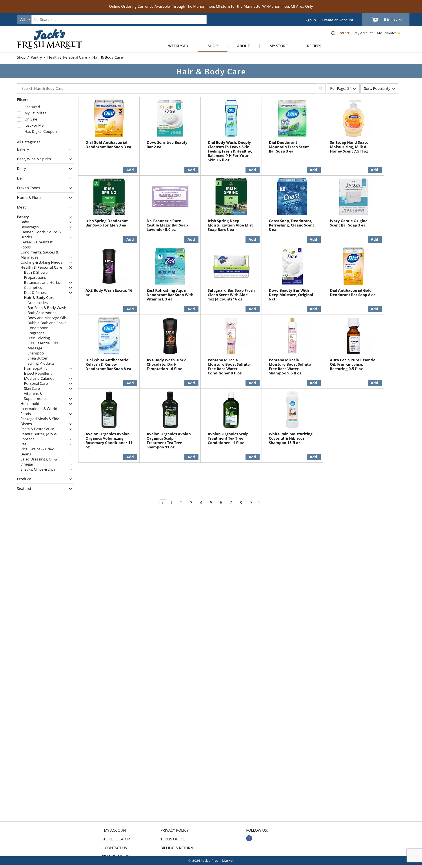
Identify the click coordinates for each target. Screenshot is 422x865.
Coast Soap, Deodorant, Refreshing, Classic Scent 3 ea (291, 225)
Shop (21, 57)
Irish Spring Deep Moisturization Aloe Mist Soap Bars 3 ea (230, 225)
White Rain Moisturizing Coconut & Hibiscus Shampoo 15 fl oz (291, 438)
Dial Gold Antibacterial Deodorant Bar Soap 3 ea (108, 144)
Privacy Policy (174, 830)
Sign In (310, 19)
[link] (249, 838)
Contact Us (116, 848)
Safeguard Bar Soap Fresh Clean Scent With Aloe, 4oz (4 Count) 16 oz (231, 295)
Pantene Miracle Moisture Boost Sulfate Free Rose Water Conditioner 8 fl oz (229, 366)
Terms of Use (172, 839)
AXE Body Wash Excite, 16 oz (108, 292)
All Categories (28, 141)
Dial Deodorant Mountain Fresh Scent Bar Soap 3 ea (289, 147)
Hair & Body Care (107, 57)
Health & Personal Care (67, 57)
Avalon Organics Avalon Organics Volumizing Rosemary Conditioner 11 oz (109, 440)
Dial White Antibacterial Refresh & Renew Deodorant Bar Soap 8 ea (108, 364)
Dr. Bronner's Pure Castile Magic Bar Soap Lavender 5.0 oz (167, 225)
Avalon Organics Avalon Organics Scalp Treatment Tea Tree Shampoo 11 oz (169, 440)
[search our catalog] (36, 19)
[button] (69, 149)
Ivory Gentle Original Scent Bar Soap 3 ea (349, 223)
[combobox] (24, 19)
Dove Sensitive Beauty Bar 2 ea (167, 144)
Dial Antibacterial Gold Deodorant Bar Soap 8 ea (353, 292)
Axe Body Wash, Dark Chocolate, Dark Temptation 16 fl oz (166, 364)
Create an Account (337, 19)
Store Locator (116, 839)
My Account (116, 830)
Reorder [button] (343, 33)
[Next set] (259, 502)
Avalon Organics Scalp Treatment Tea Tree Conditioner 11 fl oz (228, 438)
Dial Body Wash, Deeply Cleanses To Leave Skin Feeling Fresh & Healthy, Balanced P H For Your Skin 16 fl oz (230, 151)
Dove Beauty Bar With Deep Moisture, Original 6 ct (291, 295)
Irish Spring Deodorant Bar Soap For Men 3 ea (106, 223)
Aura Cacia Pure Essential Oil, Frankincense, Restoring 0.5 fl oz (353, 364)
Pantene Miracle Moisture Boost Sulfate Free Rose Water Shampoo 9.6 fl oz (290, 366)
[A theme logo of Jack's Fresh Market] (49, 43)
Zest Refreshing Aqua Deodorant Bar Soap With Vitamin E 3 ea (170, 295)
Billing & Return (176, 848)
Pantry (36, 57)
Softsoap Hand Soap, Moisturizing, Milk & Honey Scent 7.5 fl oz (349, 147)
